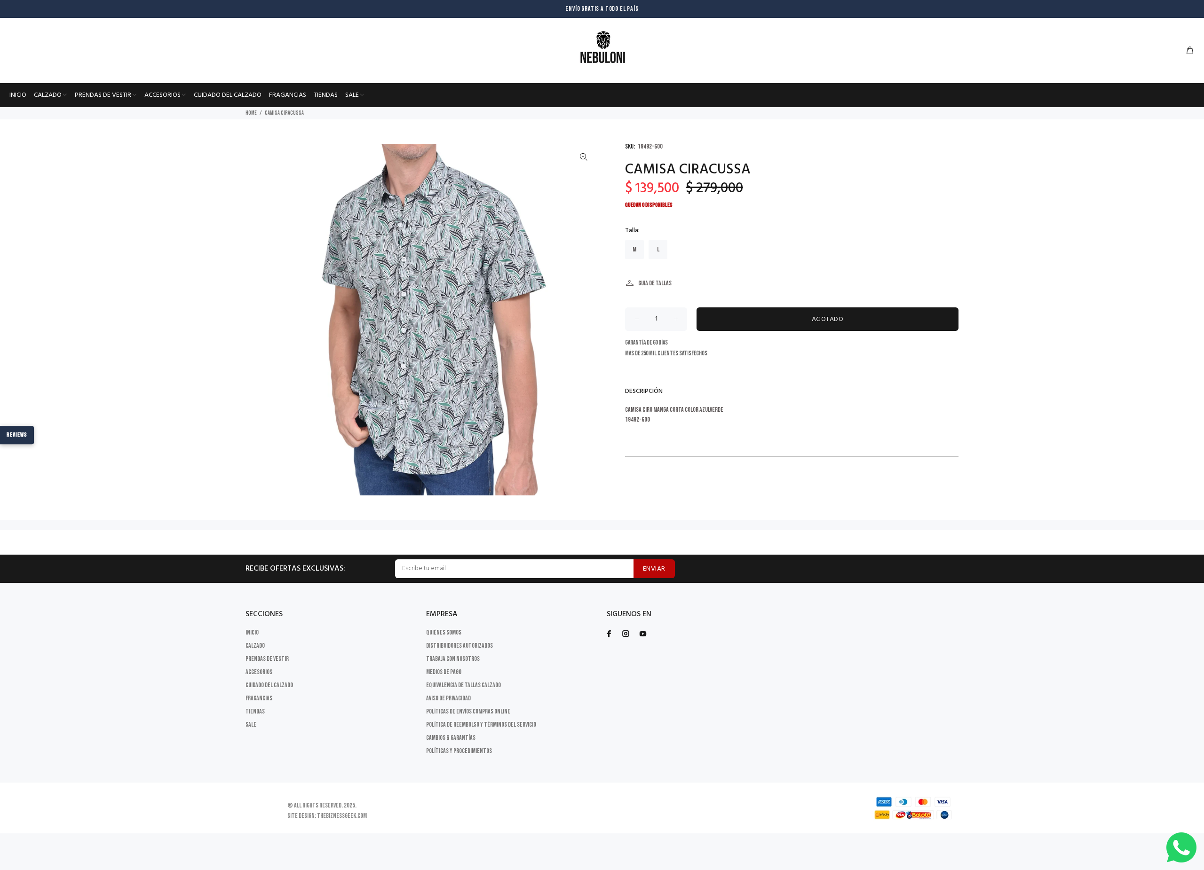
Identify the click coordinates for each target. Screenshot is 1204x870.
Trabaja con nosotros (453, 659)
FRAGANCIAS (259, 698)
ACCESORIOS (259, 672)
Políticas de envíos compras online (468, 711)
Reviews (17, 435)
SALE (251, 725)
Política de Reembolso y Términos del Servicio (481, 725)
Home (251, 113)
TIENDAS (255, 711)
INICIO (252, 632)
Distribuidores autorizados (459, 646)
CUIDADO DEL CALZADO (269, 685)
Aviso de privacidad (448, 698)
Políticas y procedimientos (459, 751)
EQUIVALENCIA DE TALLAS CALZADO (463, 685)
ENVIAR (654, 569)
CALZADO (255, 646)
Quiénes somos (443, 632)
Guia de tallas (655, 283)
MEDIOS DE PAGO (443, 672)
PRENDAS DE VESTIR (267, 659)
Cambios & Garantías (450, 738)
